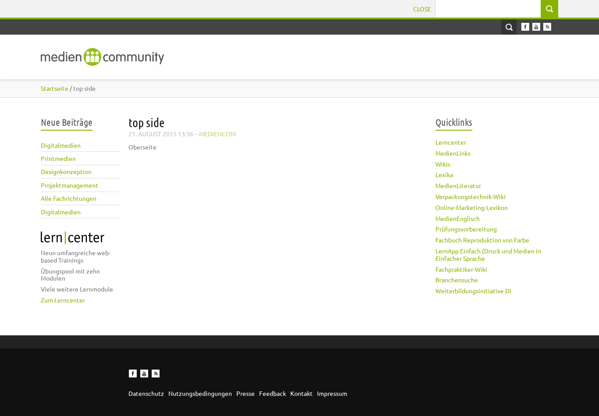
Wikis (442, 164)
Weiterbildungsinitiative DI (473, 291)
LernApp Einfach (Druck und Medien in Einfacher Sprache (488, 254)
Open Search (509, 27)
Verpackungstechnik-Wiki (470, 196)
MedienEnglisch (457, 218)
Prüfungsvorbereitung (466, 229)
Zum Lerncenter (63, 300)
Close (422, 9)
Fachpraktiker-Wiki (461, 269)
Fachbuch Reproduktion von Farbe (482, 240)
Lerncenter (450, 142)
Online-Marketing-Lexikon (471, 207)
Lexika (444, 174)
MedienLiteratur (458, 185)
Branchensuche (456, 280)
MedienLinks (453, 153)
